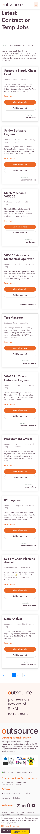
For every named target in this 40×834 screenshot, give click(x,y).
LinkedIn (23, 805)
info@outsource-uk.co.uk (12, 785)
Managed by (30, 116)
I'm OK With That (9, 831)
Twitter (19, 805)
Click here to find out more (10, 826)
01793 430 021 (7, 782)
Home (5, 45)
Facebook (28, 805)
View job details (20, 102)
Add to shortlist (20, 108)
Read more (9, 96)
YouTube (33, 805)
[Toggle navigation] (36, 4)
